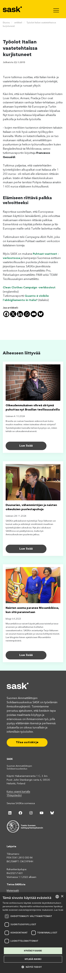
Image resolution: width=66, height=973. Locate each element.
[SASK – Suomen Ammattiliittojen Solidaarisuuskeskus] (12, 9)
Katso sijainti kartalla (18, 791)
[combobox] (57, 896)
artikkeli (18, 23)
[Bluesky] (40, 314)
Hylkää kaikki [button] (33, 959)
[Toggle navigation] (56, 9)
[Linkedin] (20, 314)
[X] (13, 314)
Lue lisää (26, 445)
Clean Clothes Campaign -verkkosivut (29, 287)
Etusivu (6, 23)
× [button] (62, 896)
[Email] (34, 314)
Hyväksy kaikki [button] (33, 950)
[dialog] (33, 932)
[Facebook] (6, 314)
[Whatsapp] (27, 314)
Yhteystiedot (14, 795)
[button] (33, 967)
